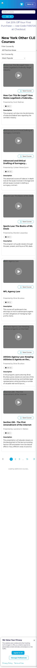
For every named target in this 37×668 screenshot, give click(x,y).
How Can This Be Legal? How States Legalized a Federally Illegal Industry (18, 98)
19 (27, 459)
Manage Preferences (19, 658)
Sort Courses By (7, 54)
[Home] (4, 4)
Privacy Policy (7, 663)
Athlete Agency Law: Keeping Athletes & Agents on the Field (18, 359)
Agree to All (18, 653)
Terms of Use (19, 663)
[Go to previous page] (3, 459)
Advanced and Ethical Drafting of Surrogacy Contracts (14, 163)
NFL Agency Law (11, 291)
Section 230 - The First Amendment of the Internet (17, 423)
